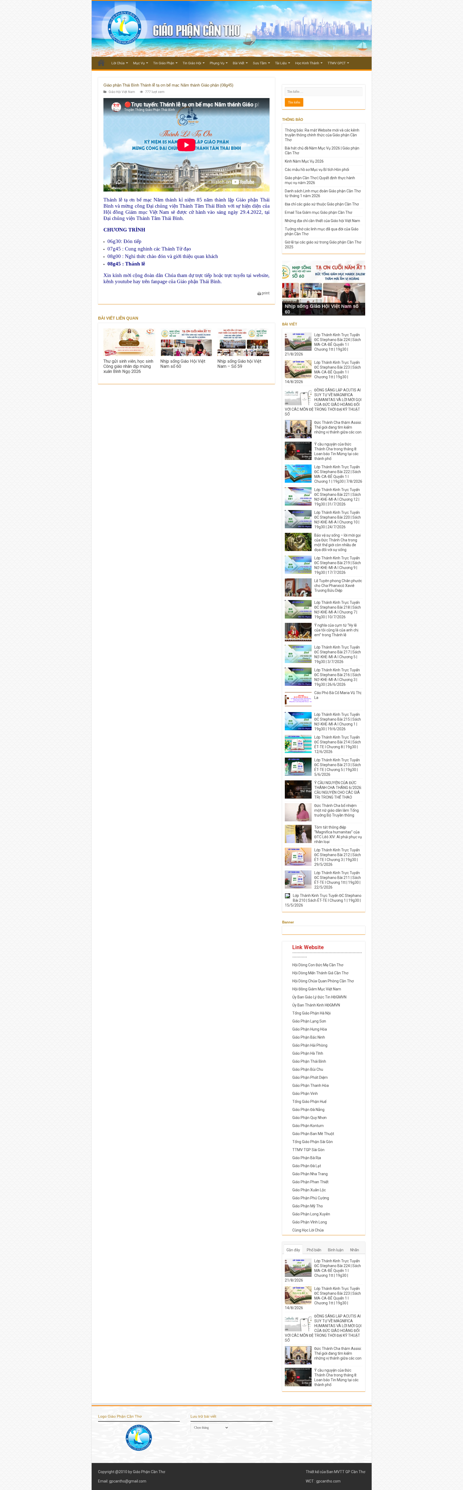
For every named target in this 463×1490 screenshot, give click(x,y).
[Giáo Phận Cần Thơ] (232, 29)
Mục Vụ (139, 63)
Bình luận (335, 1250)
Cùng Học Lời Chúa (308, 1230)
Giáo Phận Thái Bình (309, 1061)
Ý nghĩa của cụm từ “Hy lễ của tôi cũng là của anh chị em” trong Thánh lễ (336, 630)
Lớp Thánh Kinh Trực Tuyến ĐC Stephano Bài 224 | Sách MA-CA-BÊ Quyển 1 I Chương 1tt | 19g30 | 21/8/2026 (323, 344)
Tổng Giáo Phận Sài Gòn (312, 1142)
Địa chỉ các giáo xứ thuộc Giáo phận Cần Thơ (322, 204)
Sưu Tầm (260, 63)
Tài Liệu (281, 63)
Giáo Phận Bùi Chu (307, 1069)
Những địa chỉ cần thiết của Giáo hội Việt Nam (322, 221)
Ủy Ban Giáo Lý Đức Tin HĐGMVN (319, 997)
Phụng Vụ (217, 63)
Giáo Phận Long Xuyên (311, 1214)
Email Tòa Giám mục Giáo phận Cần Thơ (318, 212)
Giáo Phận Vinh (305, 1093)
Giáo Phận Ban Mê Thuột (313, 1134)
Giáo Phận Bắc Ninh (308, 1037)
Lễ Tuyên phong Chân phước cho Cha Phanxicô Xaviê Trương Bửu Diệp (338, 586)
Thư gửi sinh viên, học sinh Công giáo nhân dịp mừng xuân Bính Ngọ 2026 (128, 366)
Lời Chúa (118, 63)
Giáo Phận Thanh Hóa (310, 1085)
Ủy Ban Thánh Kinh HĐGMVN (316, 1005)
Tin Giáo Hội (192, 63)
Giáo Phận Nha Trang (310, 1174)
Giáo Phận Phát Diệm (310, 1077)
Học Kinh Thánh (307, 63)
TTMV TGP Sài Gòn (308, 1150)
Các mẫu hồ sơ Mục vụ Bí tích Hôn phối (317, 169)
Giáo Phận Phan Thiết (310, 1182)
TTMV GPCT (337, 63)
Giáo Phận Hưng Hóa (309, 1029)
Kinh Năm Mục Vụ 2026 (304, 161)
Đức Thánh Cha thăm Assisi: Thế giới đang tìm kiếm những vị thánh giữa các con (338, 427)
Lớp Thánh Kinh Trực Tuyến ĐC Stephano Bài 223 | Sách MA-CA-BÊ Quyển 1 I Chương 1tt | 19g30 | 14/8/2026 (323, 372)
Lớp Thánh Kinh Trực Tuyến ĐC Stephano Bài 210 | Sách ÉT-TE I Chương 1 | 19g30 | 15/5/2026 (323, 900)
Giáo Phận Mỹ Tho (307, 1206)
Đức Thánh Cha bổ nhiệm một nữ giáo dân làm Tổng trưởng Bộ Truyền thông (336, 810)
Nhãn (354, 1250)
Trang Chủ (101, 62)
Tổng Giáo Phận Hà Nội (311, 1013)
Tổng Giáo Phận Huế (309, 1101)
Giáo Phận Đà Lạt (306, 1166)
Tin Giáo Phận (163, 63)
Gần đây (293, 1250)
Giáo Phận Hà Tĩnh (307, 1053)
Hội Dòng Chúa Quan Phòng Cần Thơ (323, 981)
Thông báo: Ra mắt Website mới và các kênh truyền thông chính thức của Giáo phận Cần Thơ (322, 135)
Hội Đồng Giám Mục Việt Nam (316, 989)
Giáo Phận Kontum (308, 1126)
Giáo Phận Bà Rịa (306, 1158)
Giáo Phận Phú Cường (310, 1198)
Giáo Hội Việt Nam (122, 92)
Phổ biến (314, 1250)
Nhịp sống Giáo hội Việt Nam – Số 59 (239, 364)
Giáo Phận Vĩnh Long (309, 1222)
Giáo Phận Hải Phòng (309, 1045)
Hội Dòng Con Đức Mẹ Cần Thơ (317, 965)
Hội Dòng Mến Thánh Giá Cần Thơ (320, 973)
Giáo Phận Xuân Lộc (309, 1190)
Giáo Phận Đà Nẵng (308, 1109)
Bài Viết (238, 63)
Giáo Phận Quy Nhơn (309, 1117)
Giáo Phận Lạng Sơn (309, 1021)
